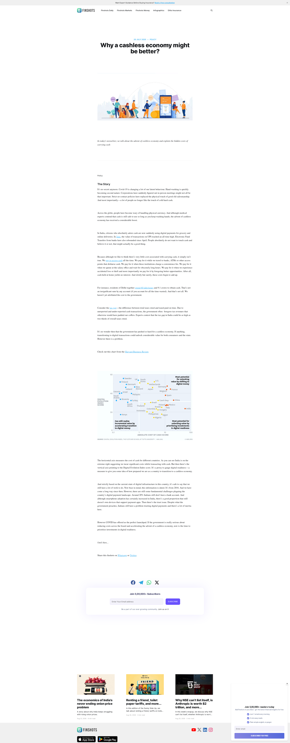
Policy (153, 39)
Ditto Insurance (174, 10)
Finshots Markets (124, 10)
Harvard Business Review (137, 351)
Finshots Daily (107, 10)
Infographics (158, 10)
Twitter (133, 555)
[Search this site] (211, 10)
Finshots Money (143, 10)
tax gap (113, 307)
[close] (287, 3)
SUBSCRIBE (173, 601)
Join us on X (163, 609)
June (118, 236)
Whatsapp (122, 555)
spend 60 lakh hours (144, 287)
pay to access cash (114, 260)
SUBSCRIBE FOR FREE (259, 736)
